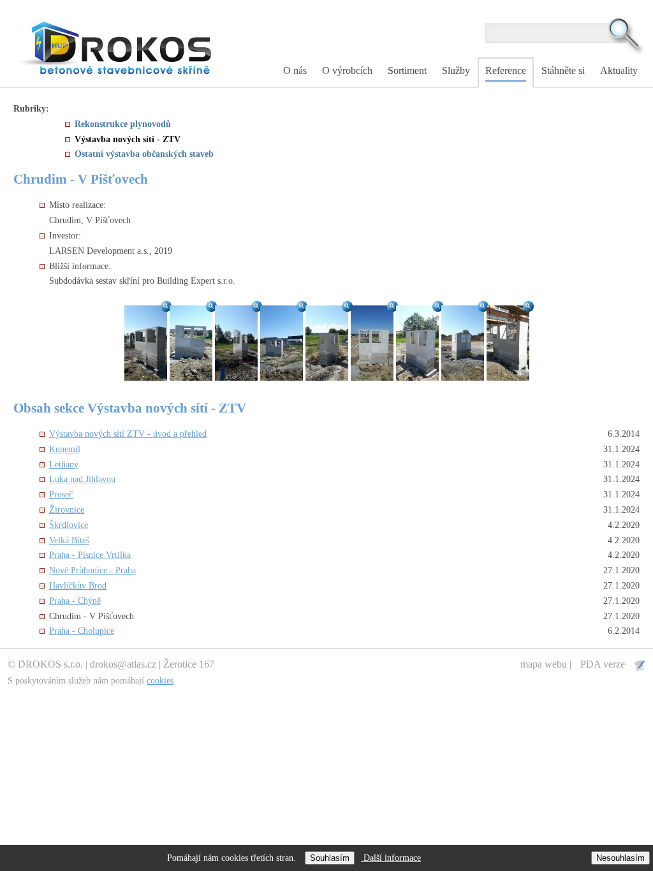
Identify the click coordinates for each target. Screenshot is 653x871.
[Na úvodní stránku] (115, 47)
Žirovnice (66, 510)
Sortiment (407, 70)
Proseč (61, 494)
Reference (505, 70)
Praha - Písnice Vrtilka (90, 555)
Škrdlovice (68, 525)
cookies (160, 680)
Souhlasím (329, 858)
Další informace (391, 858)
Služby (456, 70)
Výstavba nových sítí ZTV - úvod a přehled (128, 434)
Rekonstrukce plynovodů (123, 124)
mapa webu (543, 664)
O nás (295, 70)
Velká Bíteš (69, 540)
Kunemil (64, 449)
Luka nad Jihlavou (82, 479)
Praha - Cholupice (81, 631)
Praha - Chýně (75, 601)
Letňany (63, 464)
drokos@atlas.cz (123, 664)
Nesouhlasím (620, 858)
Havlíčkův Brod (77, 585)
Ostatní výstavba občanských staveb (144, 154)
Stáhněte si (563, 70)
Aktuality (619, 70)
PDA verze (603, 664)
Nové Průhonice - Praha (92, 570)
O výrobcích (347, 70)
